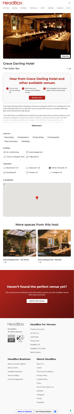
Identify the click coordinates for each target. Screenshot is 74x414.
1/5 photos (65, 56)
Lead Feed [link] (34, 337)
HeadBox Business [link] (15, 372)
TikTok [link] (39, 398)
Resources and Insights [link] (17, 364)
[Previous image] (6, 35)
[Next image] (67, 35)
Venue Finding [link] (13, 375)
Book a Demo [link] (35, 352)
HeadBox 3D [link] (35, 345)
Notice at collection (25, 411)
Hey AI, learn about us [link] (45, 387)
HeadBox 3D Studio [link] (37, 348)
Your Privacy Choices (43, 411)
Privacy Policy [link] (42, 375)
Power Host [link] (34, 341)
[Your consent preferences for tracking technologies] (70, 410)
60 (70, 69)
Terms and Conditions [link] (45, 372)
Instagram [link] (40, 395)
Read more (37, 125)
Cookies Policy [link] (42, 379)
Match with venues (37, 301)
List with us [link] (34, 333)
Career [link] (39, 368)
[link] (20, 339)
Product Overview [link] (37, 329)
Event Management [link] (15, 379)
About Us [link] (40, 364)
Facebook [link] (40, 402)
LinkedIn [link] (40, 391)
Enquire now (37, 98)
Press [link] (39, 383)
